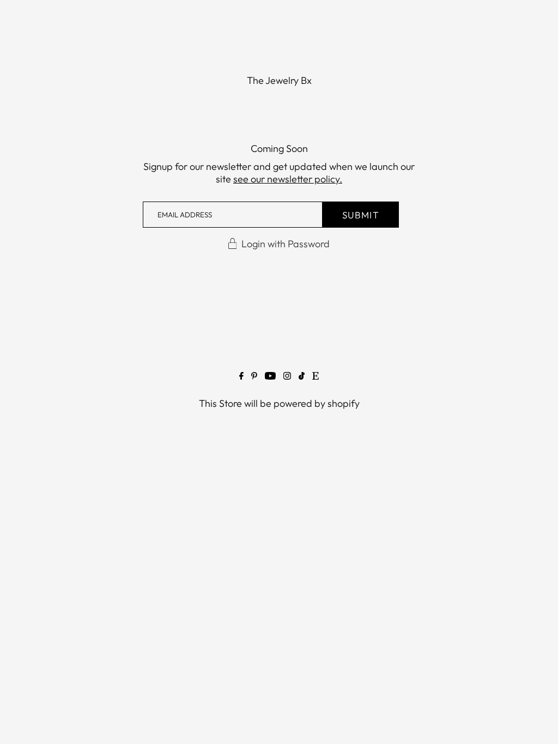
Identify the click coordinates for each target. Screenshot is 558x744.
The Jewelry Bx (279, 80)
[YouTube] (270, 378)
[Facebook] (241, 378)
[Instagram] (287, 378)
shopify (343, 403)
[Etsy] (315, 378)
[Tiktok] (302, 378)
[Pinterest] (254, 378)
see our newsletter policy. (287, 179)
